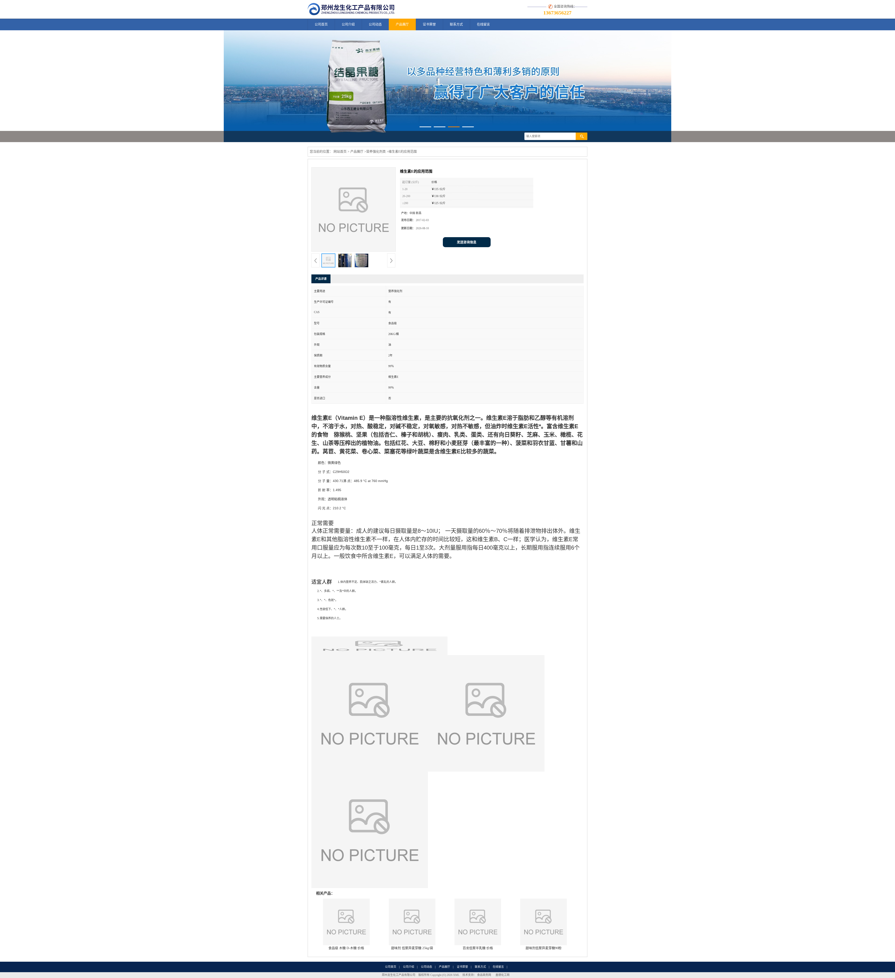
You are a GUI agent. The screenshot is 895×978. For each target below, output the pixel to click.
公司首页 (321, 24)
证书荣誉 (429, 24)
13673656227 (557, 13)
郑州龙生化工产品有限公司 (398, 975)
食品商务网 (484, 975)
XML (456, 975)
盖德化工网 (502, 975)
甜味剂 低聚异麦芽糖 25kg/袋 (412, 948)
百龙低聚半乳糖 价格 (478, 948)
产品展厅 (402, 24)
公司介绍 (348, 24)
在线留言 (483, 24)
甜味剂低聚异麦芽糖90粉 (543, 948)
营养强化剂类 (376, 151)
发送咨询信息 (466, 242)
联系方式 (456, 24)
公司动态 (375, 24)
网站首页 (340, 151)
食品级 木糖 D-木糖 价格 (346, 948)
